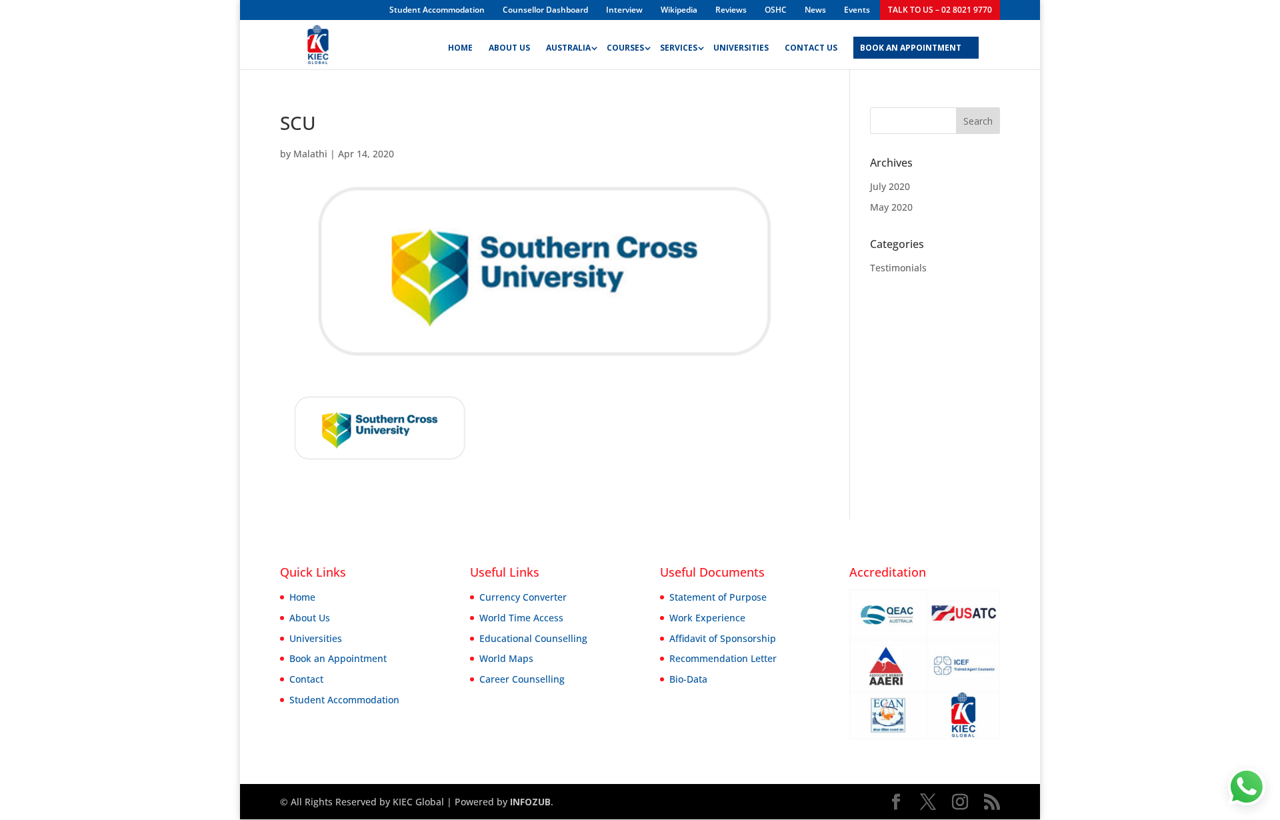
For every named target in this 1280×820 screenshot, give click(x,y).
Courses (625, 48)
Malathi (310, 153)
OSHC (776, 9)
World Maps (506, 658)
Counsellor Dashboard (545, 9)
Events (857, 9)
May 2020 (891, 207)
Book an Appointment (338, 658)
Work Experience (707, 617)
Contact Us (811, 48)
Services (678, 48)
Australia (568, 48)
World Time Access (521, 617)
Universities (741, 48)
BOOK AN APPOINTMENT (910, 48)
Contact (306, 679)
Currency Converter (523, 597)
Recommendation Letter (723, 658)
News (815, 9)
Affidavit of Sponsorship (722, 638)
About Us (509, 48)
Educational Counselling (533, 638)
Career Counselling (522, 679)
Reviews (731, 9)
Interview (624, 9)
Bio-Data (688, 679)
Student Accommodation (437, 9)
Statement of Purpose (718, 597)
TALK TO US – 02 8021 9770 (940, 9)
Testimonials (898, 267)
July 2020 (890, 186)
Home (460, 48)
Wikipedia (679, 9)
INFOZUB (529, 801)
